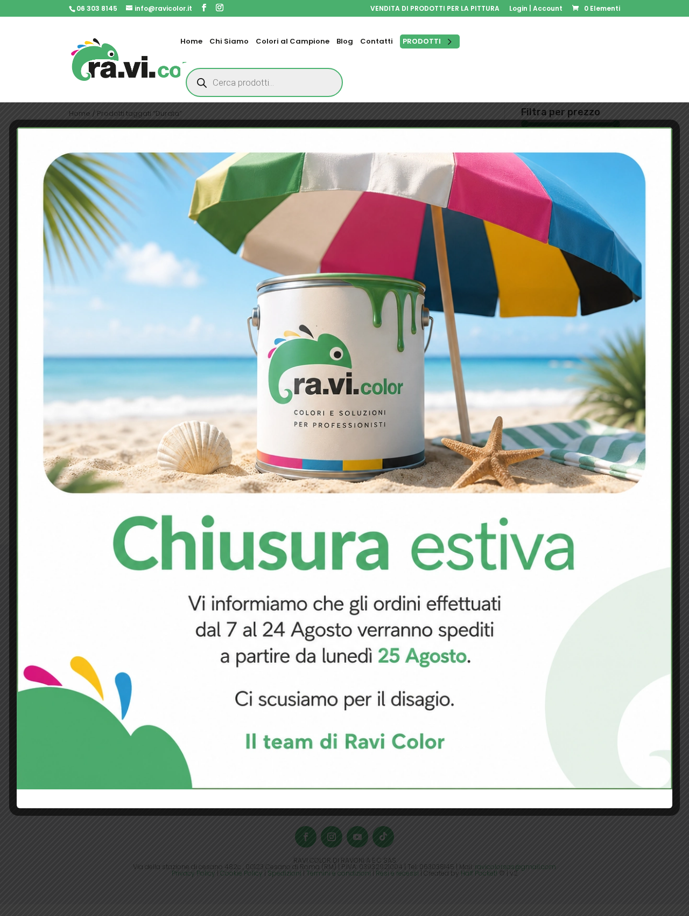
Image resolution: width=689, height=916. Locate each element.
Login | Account (536, 9)
